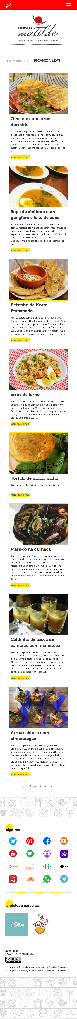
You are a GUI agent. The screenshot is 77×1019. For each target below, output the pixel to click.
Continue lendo (20, 157)
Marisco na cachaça (31, 549)
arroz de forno (25, 394)
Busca (8, 5)
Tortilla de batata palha (34, 478)
